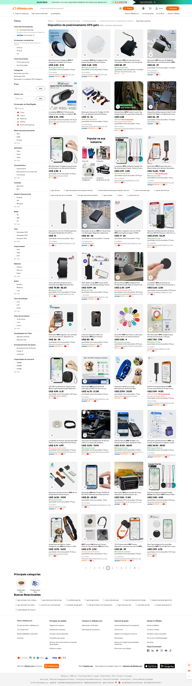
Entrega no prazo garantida (59, 634)
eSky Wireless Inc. (153, 72)
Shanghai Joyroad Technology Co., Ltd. (62, 243)
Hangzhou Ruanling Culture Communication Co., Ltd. (128, 346)
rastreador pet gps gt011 (74, 605)
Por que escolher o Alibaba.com (28, 625)
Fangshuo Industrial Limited (156, 502)
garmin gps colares (93, 600)
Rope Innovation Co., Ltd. (57, 507)
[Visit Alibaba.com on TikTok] (170, 650)
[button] (120, 8)
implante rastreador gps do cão (162, 600)
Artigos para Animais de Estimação (68, 21)
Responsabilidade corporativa (27, 634)
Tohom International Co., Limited (125, 396)
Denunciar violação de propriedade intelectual (126, 643)
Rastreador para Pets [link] (143, 21)
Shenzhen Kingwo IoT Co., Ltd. (59, 344)
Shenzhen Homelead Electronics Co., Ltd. (128, 294)
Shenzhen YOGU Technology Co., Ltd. (94, 126)
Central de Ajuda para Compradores (126, 625)
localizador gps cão (74, 600)
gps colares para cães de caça (52, 600)
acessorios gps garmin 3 (163, 605)
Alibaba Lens (29, 666)
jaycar (121, 195)
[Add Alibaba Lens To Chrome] (51, 666)
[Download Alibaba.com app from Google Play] (167, 666)
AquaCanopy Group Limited (58, 176)
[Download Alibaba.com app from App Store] (151, 666)
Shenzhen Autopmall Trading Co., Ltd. (160, 245)
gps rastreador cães (125, 605)
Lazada (96, 676)
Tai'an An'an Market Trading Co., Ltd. (159, 292)
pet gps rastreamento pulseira (88, 195)
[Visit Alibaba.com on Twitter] (157, 650)
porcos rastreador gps (143, 190)
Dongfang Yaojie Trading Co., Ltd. (158, 349)
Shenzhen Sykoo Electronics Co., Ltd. (94, 558)
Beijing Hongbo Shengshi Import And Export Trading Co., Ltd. (63, 121)
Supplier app (88, 666)
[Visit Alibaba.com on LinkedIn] (152, 650)
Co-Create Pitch (22, 629)
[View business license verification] (116, 683)
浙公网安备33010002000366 (132, 683)
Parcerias (150, 642)
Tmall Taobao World (85, 676)
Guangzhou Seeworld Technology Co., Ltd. (128, 452)
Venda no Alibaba (153, 625)
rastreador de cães (144, 605)
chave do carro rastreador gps (50, 605)
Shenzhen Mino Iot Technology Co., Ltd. (128, 502)
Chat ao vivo (118, 629)
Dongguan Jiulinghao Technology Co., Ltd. (96, 505)
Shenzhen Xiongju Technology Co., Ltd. (127, 243)
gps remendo (108, 195)
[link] (189, 665)
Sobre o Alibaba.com (24, 621)
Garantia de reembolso (57, 629)
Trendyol (120, 676)
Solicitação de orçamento (91, 629)
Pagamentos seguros (57, 625)
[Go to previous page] (86, 568)
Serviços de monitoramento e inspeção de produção (63, 643)
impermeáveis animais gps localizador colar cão (114, 190)
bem (40, 88)
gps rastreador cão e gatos (26, 605)
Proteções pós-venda (57, 638)
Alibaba (50, 21)
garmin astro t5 (134, 195)
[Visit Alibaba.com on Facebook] (148, 650)
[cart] (150, 9)
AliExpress (64, 676)
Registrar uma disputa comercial (125, 634)
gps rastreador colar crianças (27, 600)
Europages (128, 676)
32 (134, 568)
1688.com (73, 676)
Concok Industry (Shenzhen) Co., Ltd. (61, 74)
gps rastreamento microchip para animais (79, 190)
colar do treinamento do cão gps (135, 600)
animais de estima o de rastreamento (100, 605)
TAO (113, 676)
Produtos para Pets (89, 21)
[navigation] (29, 295)
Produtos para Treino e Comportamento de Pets (116, 21)
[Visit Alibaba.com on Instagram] (161, 650)
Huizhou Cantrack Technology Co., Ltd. (160, 182)
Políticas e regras (55, 648)
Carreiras (20, 638)
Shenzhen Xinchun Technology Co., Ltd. (95, 399)
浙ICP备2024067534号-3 (152, 683)
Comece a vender (153, 629)
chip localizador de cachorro (27, 610)
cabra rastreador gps (112, 600)
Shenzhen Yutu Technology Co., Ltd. (126, 180)
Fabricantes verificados (90, 625)
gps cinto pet (55, 190)
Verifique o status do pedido (156, 634)
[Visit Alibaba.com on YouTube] (166, 650)
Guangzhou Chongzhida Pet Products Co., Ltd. (63, 452)
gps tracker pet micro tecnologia (61, 195)
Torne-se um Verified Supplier (157, 638)
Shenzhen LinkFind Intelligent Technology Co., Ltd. (128, 128)
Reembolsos (118, 638)
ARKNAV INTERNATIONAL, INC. (125, 71)
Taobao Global (105, 676)
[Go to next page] (139, 568)
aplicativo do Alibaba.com (132, 666)
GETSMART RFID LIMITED (58, 396)
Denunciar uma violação (122, 648)
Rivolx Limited (152, 554)
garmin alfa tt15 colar (162, 190)
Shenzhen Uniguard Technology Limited (95, 452)
